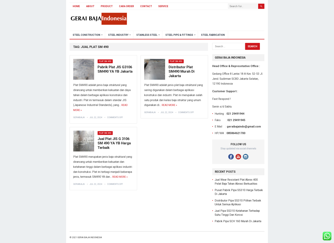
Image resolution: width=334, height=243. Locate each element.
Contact (146, 6)
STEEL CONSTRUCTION (86, 35)
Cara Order (126, 6)
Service (163, 6)
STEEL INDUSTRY (118, 35)
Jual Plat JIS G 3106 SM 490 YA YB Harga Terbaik (114, 143)
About (90, 6)
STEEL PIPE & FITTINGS (179, 35)
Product (107, 6)
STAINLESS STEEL (146, 35)
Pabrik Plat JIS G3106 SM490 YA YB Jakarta (115, 69)
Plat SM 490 (105, 61)
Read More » (169, 105)
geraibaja (79, 117)
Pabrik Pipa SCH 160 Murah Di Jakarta (238, 221)
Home (76, 6)
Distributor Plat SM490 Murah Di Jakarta (181, 71)
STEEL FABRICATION (213, 35)
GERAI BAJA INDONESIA (89, 237)
